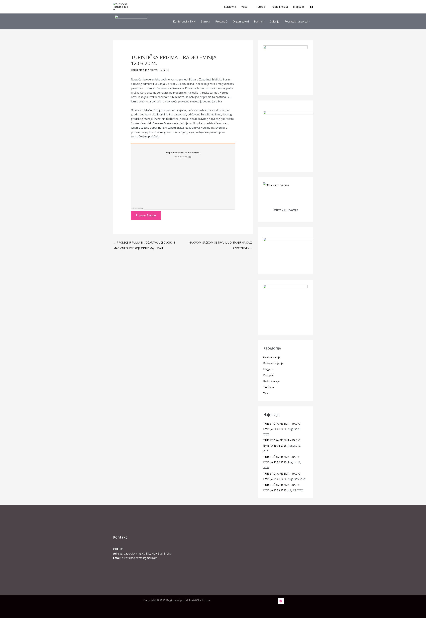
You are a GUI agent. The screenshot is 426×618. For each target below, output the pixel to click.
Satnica (205, 21)
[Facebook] (311, 6)
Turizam (268, 387)
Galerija (274, 21)
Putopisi (261, 6)
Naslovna (230, 6)
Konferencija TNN (184, 21)
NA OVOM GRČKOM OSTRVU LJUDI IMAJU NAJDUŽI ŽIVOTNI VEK (221, 243)
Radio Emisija (279, 6)
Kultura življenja (273, 363)
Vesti (244, 6)
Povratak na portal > (297, 21)
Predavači (221, 21)
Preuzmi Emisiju (146, 215)
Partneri (259, 21)
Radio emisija (139, 70)
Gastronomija (271, 357)
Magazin (298, 6)
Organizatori (241, 21)
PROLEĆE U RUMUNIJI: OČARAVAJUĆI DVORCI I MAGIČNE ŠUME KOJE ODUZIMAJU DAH (144, 243)
